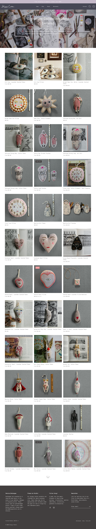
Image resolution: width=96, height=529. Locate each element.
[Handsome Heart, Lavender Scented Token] (19, 242)
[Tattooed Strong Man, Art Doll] (77, 103)
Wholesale (55, 6)
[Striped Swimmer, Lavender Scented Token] (19, 453)
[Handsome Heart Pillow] (48, 242)
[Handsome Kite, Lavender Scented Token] (19, 314)
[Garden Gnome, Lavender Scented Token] (77, 384)
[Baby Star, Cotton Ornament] (48, 103)
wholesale (78, 520)
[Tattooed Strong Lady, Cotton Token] (19, 173)
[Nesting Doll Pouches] (77, 208)
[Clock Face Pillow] (19, 208)
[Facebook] (50, 507)
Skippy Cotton (13, 524)
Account (85, 6)
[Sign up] (89, 506)
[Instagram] (54, 507)
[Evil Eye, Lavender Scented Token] (19, 67)
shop (83, 520)
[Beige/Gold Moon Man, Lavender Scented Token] (48, 314)
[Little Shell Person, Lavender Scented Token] (77, 453)
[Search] (89, 6)
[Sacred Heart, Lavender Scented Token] (19, 279)
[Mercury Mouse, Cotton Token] (19, 384)
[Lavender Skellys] (77, 418)
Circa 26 (88, 520)
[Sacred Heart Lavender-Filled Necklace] (77, 279)
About (48, 6)
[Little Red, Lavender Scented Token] (48, 418)
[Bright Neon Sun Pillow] (19, 103)
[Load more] (48, 476)
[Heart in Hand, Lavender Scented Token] (77, 314)
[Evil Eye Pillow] (48, 67)
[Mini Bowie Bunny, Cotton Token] (48, 349)
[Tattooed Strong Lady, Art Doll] (77, 138)
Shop (43, 6)
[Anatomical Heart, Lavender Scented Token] (19, 349)
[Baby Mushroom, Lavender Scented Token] (19, 418)
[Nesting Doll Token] (48, 208)
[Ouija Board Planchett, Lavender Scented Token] (77, 242)
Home (37, 6)
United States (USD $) (11, 520)
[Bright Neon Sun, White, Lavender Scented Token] (77, 67)
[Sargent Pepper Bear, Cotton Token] (48, 384)
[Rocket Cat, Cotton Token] (77, 349)
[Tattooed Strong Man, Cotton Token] (19, 138)
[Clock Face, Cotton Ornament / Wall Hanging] (77, 173)
